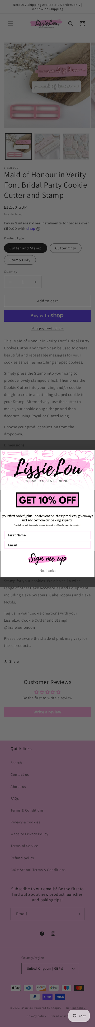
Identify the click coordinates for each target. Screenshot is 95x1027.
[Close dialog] (89, 455)
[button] (47, 559)
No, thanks (48, 570)
